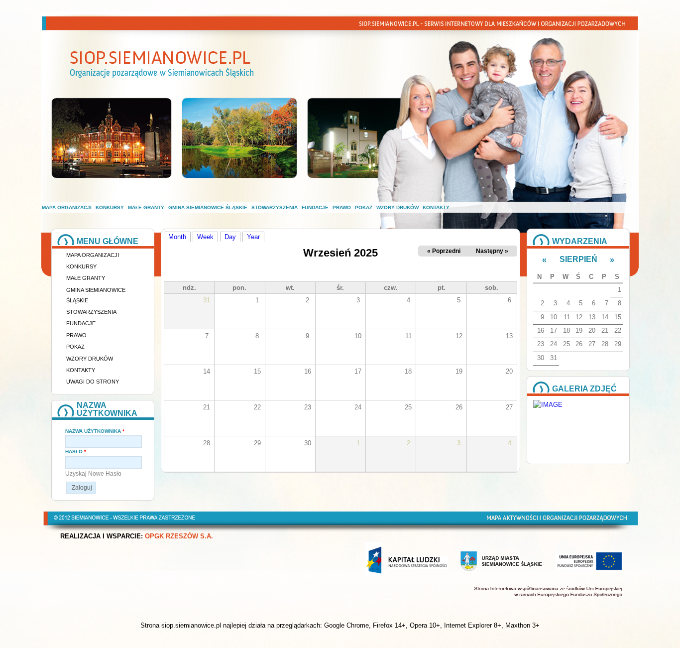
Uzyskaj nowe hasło (93, 473)
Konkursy (110, 207)
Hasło (75, 451)
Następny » (492, 251)
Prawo (342, 207)
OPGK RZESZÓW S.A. (179, 536)
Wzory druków (397, 207)
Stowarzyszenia (274, 207)
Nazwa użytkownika (94, 431)
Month (179, 237)
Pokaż (363, 207)
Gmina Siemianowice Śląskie (207, 207)
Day (230, 237)
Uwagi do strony (92, 382)
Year (253, 237)
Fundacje (315, 207)
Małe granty (146, 207)
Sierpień (578, 259)
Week (205, 237)
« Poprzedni (443, 251)
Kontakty (436, 207)
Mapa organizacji (67, 207)
